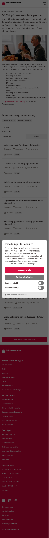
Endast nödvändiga (24, 277)
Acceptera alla (24, 270)
